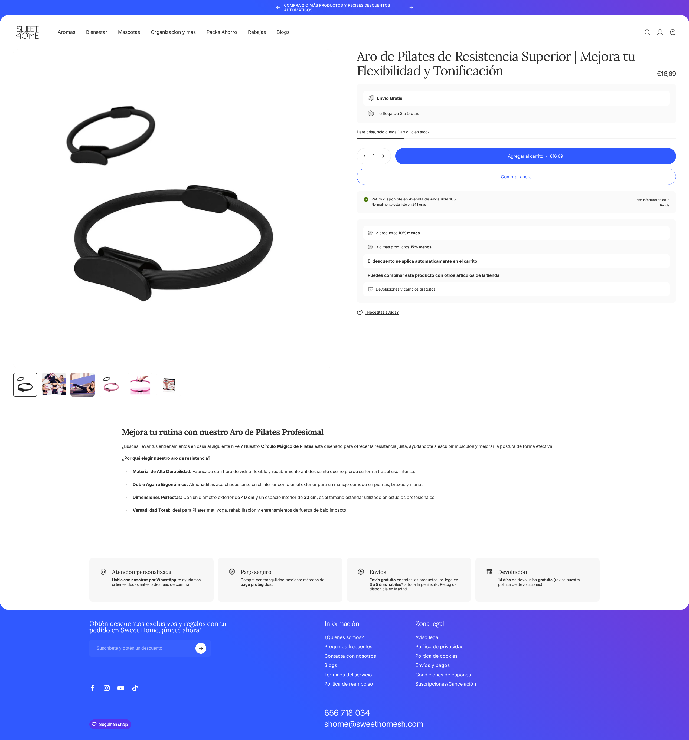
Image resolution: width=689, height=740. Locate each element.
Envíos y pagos (432, 665)
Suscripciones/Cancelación (445, 684)
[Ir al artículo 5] (140, 385)
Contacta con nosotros (350, 656)
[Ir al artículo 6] (168, 385)
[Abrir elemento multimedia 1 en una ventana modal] (172, 209)
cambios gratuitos (419, 289)
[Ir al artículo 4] (111, 385)
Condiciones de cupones (443, 674)
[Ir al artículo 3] (82, 385)
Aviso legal (427, 637)
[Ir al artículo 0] (25, 385)
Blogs (330, 665)
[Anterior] (278, 7)
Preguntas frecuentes (348, 646)
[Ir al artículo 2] (54, 385)
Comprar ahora (516, 176)
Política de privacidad (439, 646)
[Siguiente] (411, 7)
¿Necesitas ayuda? (382, 312)
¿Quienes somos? (344, 637)
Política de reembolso (348, 684)
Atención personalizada (141, 571)
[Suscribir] (200, 648)
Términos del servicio (348, 674)
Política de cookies (436, 656)
